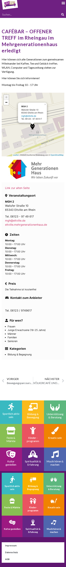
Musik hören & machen (54, 530)
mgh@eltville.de (28, 115)
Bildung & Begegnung (33, 488)
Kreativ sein (54, 507)
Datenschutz (11, 552)
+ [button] (6, 97)
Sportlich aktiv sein (12, 488)
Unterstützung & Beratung (53, 488)
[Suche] (62, 14)
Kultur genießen (12, 529)
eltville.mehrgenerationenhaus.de (26, 224)
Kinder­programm (33, 509)
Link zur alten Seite (17, 188)
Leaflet (16, 154)
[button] (63, 3)
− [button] (6, 102)
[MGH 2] (32, 126)
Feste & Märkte (12, 507)
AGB (7, 559)
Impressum (11, 545)
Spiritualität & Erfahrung (33, 530)
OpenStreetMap (56, 154)
